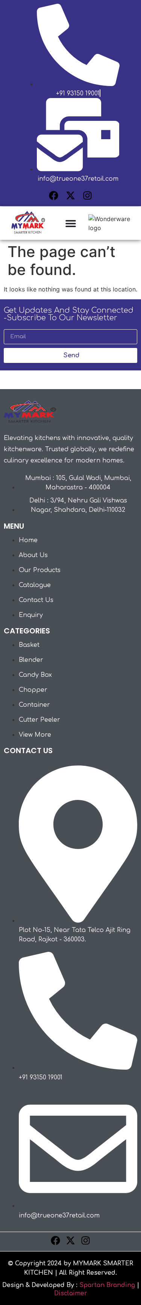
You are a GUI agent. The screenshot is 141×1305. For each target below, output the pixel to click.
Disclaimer (70, 1293)
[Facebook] (53, 195)
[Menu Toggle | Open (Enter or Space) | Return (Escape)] (70, 223)
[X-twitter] (70, 195)
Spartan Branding (107, 1285)
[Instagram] (87, 195)
